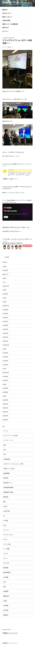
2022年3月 (5, 365)
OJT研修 (5, 520)
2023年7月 (5, 321)
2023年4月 (5, 329)
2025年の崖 (6, 511)
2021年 (4, 368)
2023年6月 (5, 325)
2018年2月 (5, 416)
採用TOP (4, 10)
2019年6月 (5, 388)
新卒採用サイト (7, 483)
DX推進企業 (6, 459)
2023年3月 (5, 333)
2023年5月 (5, 317)
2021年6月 (5, 376)
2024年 (4, 298)
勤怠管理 (5, 568)
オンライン (6, 530)
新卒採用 (5, 478)
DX (4, 516)
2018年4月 (5, 408)
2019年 (4, 384)
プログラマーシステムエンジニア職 (13, 464)
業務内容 (5, 497)
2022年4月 (5, 361)
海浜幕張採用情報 (8, 487)
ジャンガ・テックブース (17, 239)
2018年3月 (5, 412)
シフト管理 (6, 549)
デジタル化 (6, 563)
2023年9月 (5, 310)
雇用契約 (5, 615)
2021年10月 (5, 372)
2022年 (4, 349)
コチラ (18, 227)
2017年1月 (7, 257)
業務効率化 (6, 596)
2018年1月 (5, 420)
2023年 (4, 302)
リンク (27, 186)
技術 (4, 586)
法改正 (5, 601)
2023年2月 (5, 337)
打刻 (4, 582)
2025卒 (5, 506)
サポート (5, 539)
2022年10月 (5, 345)
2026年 (4, 266)
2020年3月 (5, 380)
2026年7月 (5, 270)
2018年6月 (5, 400)
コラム (4, 282)
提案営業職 (6, 473)
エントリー (5, 31)
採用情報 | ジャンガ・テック (14, 2)
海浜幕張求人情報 (8, 492)
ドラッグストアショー (8, 186)
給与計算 (5, 610)
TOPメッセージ (6, 13)
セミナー (5, 558)
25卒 (4, 454)
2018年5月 (5, 404)
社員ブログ (5, 28)
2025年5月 (5, 294)
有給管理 (5, 591)
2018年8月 (5, 392)
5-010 (11, 179)
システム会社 (7, 544)
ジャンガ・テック (7, 164)
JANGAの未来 (6, 20)
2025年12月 (5, 286)
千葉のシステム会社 (8, 468)
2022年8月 (5, 357)
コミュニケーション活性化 (10, 435)
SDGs (4, 525)
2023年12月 (5, 306)
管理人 (13, 38)
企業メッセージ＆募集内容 (10, 24)
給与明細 (5, 605)
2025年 (4, 290)
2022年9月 (5, 353)
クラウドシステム (8, 534)
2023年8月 (5, 313)
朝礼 (4, 502)
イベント (5, 431)
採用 (4, 445)
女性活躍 (5, 577)
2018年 (4, 396)
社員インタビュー (7, 17)
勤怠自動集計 (7, 572)
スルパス (5, 553)
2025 (4, 450)
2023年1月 (5, 341)
